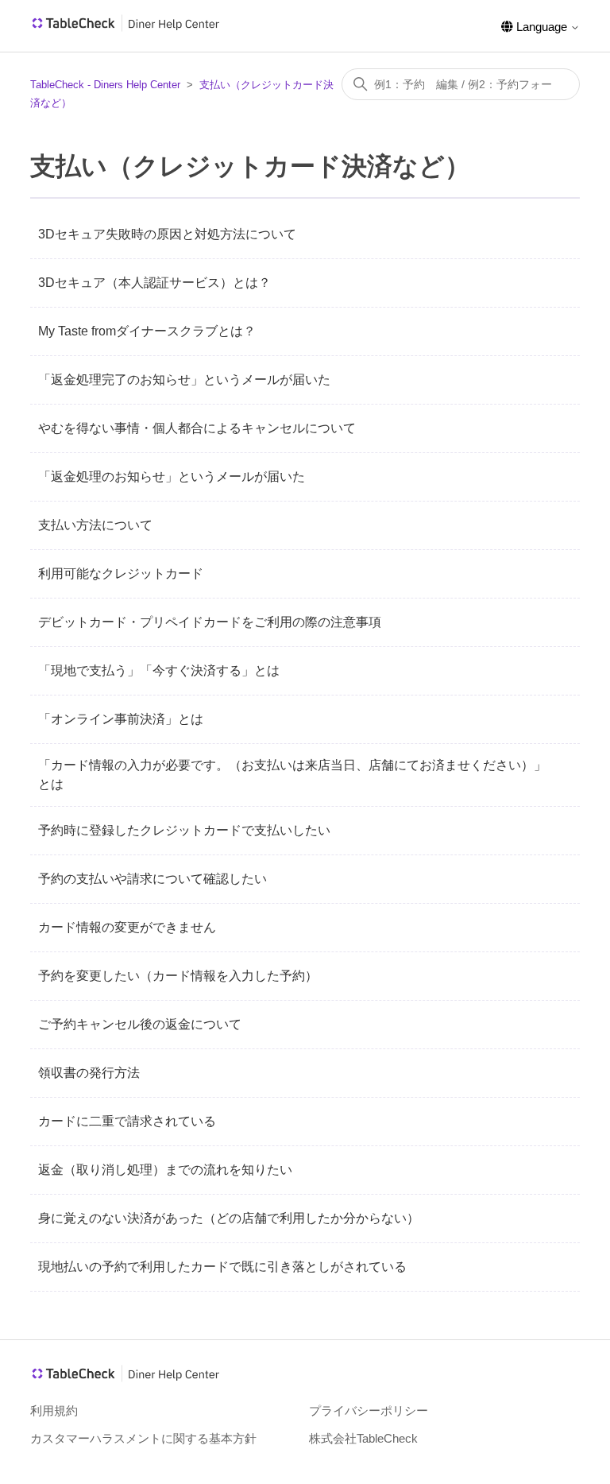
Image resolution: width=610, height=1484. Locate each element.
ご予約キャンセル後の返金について (139, 1024)
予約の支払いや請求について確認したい (152, 878)
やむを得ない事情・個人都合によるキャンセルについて (197, 428)
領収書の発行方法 (89, 1072)
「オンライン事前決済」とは (120, 719)
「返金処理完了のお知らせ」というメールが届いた (184, 379)
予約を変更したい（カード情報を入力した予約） (178, 975)
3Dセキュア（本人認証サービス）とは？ (154, 282)
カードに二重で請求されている (127, 1121)
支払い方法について (95, 525)
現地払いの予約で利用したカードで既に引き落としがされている (222, 1266)
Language (541, 26)
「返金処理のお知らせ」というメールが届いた (171, 476)
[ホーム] (126, 28)
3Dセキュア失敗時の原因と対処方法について (167, 234)
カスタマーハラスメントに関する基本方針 (143, 1438)
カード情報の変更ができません (127, 927)
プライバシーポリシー (368, 1410)
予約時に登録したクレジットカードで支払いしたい (184, 830)
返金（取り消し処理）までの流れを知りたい (165, 1169)
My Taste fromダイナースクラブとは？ (147, 331)
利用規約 (54, 1410)
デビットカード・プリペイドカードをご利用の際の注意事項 (209, 622)
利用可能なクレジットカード (120, 573)
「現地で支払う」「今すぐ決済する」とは (159, 670)
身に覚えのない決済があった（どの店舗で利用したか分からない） (228, 1218)
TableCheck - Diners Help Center (105, 85)
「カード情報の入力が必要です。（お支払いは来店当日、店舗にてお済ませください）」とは (292, 774)
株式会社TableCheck (363, 1438)
